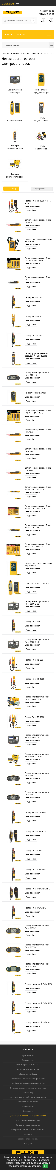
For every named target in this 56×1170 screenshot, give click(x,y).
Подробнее (31, 210)
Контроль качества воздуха (28, 1125)
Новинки (28, 1134)
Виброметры (28, 1106)
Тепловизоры (28, 1060)
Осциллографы (28, 1092)
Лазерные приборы (28, 1074)
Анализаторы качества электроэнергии (28, 1078)
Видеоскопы (28, 1111)
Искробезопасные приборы (28, 1120)
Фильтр (13, 188)
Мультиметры (28, 1055)
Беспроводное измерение (28, 1102)
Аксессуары (28, 1143)
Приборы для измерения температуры (28, 1083)
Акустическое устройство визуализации (28, 1097)
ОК (45, 1166)
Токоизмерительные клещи (28, 1064)
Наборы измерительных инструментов (28, 1129)
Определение (8, 3)
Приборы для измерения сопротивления (28, 1088)
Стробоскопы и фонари (28, 1139)
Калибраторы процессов (28, 1069)
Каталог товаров (15, 34)
